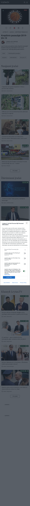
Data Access (15, 282)
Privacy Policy (23, 282)
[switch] (24, 253)
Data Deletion (7, 282)
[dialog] (15, 253)
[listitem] (15, 250)
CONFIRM (9, 277)
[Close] (27, 223)
